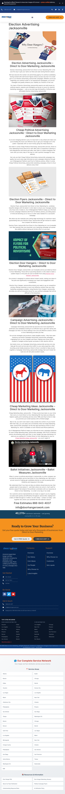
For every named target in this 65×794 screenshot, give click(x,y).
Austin (17, 636)
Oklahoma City (6, 702)
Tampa (4, 716)
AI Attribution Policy (39, 788)
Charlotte (51, 634)
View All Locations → (7, 642)
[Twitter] (9, 594)
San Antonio (5, 639)
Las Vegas (5, 692)
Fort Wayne (37, 639)
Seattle (18, 634)
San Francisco (52, 631)
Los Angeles (5, 627)
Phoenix (4, 631)
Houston (4, 624)
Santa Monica (6, 759)
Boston (18, 639)
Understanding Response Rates (11, 788)
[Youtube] (13, 594)
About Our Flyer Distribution (10, 783)
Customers (50, 561)
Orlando (36, 702)
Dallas (17, 624)
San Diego (37, 711)
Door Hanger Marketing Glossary (42, 779)
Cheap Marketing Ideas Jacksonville (26, 438)
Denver (3, 634)
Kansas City (37, 688)
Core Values (32, 561)
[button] (52, 9)
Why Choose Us (33, 569)
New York (4, 629)
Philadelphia (5, 636)
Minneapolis (6, 740)
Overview (31, 553)
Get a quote (51, 565)
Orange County (7, 745)
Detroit (36, 683)
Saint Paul (5, 730)
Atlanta (18, 629)
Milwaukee (51, 636)
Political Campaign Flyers (40, 783)
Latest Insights (32, 573)
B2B (4, 768)
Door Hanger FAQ (7, 779)
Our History (31, 557)
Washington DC (38, 716)
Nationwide (37, 764)
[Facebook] (5, 594)
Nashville (36, 634)
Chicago (18, 627)
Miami (17, 631)
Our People (31, 565)
